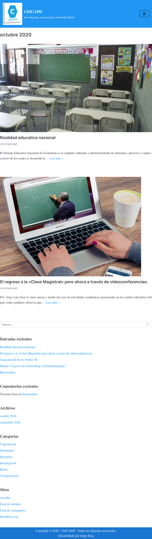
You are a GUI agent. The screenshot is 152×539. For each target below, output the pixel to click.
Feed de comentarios (13, 510)
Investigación (8, 463)
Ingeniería (6, 457)
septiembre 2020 (10, 422)
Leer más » (56, 158)
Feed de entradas (10, 504)
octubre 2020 (8, 416)
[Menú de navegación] (144, 13)
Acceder (5, 497)
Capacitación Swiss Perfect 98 (19, 359)
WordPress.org (9, 516)
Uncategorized (9, 476)
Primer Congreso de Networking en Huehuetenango (32, 366)
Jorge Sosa (87, 535)
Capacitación (8, 444)
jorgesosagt (11, 144)
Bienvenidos (7, 372)
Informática (7, 450)
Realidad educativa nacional (27, 137)
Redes (4, 469)
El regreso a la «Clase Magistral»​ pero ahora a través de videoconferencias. (74, 281)
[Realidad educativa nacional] (76, 88)
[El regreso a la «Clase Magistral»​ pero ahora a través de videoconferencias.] (76, 226)
